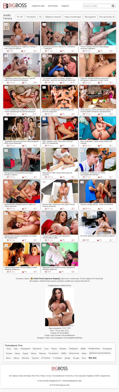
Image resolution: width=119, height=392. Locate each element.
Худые (25, 353)
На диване (107, 349)
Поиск (42, 376)
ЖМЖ (83, 349)
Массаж (25, 358)
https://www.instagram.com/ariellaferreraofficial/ (63, 338)
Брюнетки (37, 349)
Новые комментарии (72, 17)
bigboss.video (64, 385)
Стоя (46, 349)
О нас (49, 376)
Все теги (92, 358)
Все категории (25, 376)
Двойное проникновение (100, 353)
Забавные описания (53, 17)
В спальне (45, 358)
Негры (33, 353)
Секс (16, 349)
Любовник (73, 349)
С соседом (57, 358)
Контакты (69, 376)
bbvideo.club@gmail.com (52, 381)
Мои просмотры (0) (107, 17)
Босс (84, 358)
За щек (76, 358)
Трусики (35, 358)
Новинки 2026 (38, 6)
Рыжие (9, 353)
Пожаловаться (58, 376)
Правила (90, 376)
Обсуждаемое (90, 17)
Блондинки (25, 349)
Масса (16, 358)
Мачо (8, 358)
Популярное (31, 17)
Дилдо (67, 358)
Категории (53, 6)
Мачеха (42, 353)
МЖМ (63, 353)
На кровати (53, 353)
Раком (54, 349)
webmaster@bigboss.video (72, 381)
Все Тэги (35, 376)
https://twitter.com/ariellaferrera (63, 335)
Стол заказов (79, 376)
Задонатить (105, 376)
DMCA (97, 376)
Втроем (63, 349)
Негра (17, 353)
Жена (84, 353)
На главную (13, 376)
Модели (65, 6)
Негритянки (74, 353)
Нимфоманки (94, 348)
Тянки (8, 349)
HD (40, 17)
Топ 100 (20, 17)
